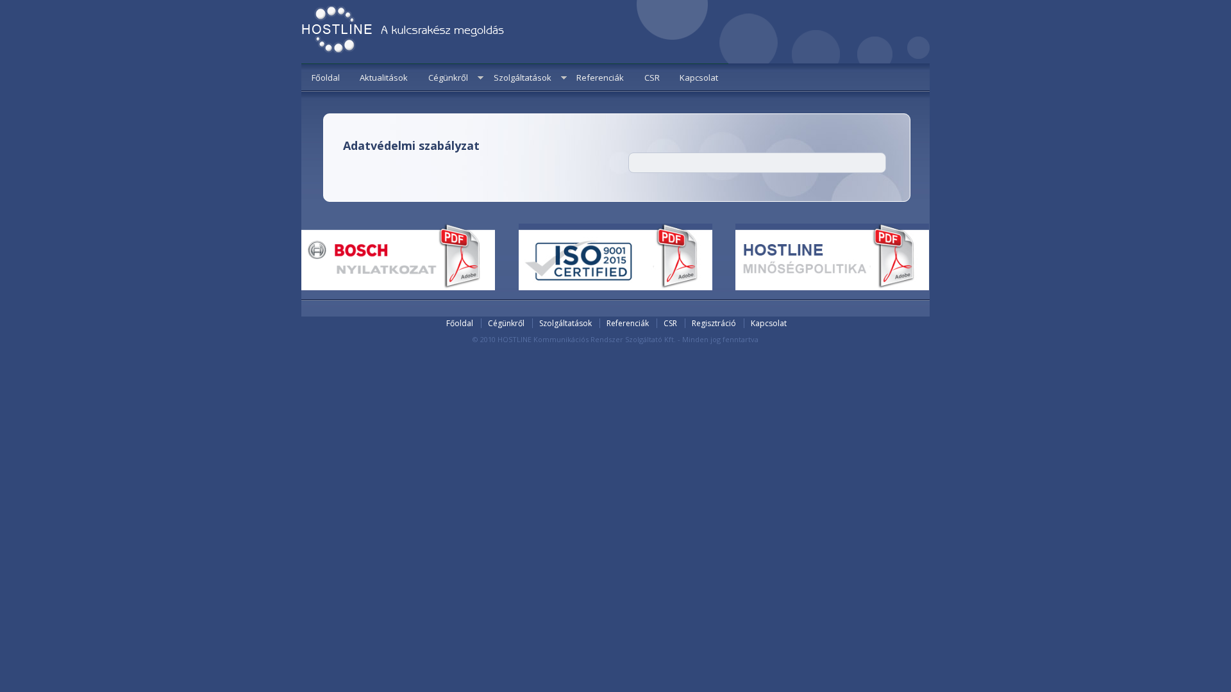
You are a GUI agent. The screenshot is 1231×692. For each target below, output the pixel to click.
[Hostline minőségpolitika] (832, 287)
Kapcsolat (699, 77)
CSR (652, 77)
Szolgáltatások (522, 77)
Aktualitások (384, 77)
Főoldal (326, 77)
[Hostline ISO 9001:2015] (615, 287)
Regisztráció (714, 323)
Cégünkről (448, 77)
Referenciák (600, 77)
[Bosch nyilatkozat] (398, 287)
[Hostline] (403, 31)
